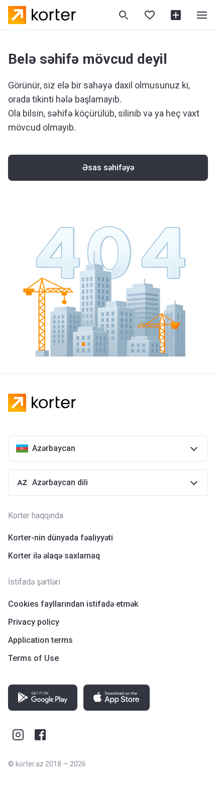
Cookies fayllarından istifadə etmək (73, 604)
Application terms (40, 640)
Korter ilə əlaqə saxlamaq (54, 555)
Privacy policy (33, 622)
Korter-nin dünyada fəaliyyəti (60, 537)
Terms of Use (33, 658)
